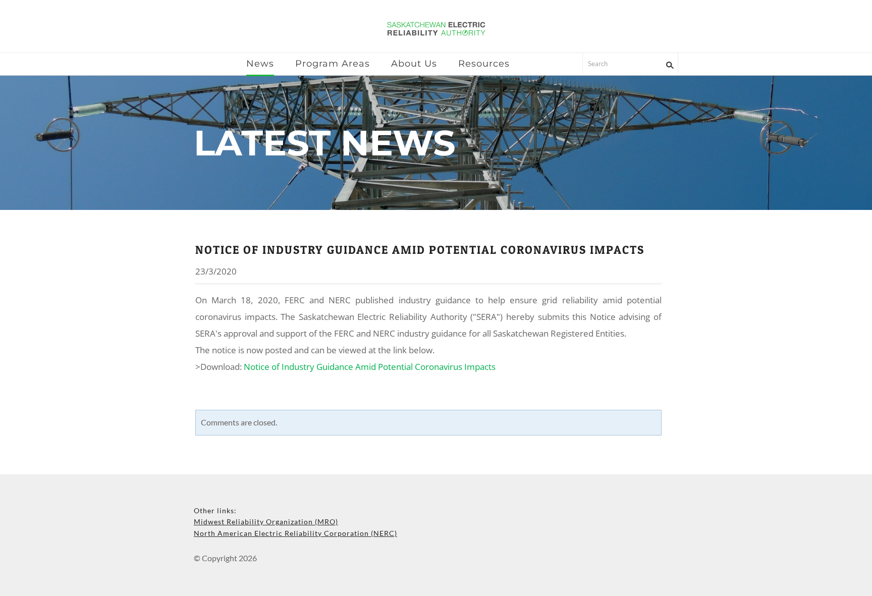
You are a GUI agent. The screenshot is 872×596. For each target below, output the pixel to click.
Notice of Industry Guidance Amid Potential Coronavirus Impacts (419, 250)
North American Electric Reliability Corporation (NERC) (295, 533)
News (260, 63)
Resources (484, 63)
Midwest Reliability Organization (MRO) (266, 521)
